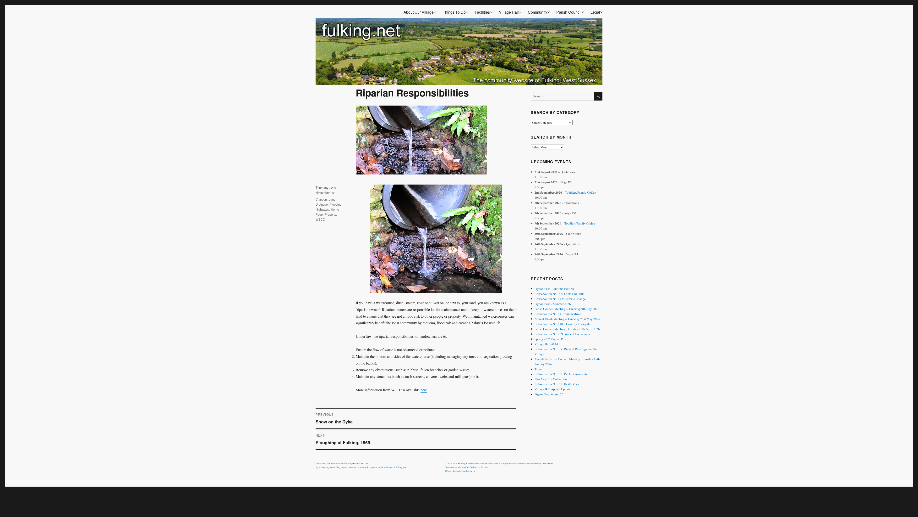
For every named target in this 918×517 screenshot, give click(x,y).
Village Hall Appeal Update (552, 389)
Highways (322, 209)
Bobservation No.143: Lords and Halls (559, 294)
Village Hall (509, 12)
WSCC (320, 219)
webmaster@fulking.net (394, 467)
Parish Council (568, 12)
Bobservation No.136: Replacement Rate (561, 374)
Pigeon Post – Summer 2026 (553, 304)
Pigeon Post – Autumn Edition (554, 289)
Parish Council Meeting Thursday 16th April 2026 (567, 329)
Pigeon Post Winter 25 (549, 394)
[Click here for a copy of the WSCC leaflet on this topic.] (436, 239)
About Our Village (419, 12)
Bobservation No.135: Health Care (557, 384)
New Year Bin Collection (551, 379)
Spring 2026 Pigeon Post (551, 339)
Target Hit (541, 369)
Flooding (335, 204)
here (424, 389)
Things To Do (454, 12)
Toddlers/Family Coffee (580, 192)
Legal (595, 12)
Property (330, 214)
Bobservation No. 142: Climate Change (560, 299)
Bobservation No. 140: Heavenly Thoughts (562, 324)
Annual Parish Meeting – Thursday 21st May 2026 (567, 319)
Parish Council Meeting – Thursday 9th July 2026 (567, 309)
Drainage (322, 204)
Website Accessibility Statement (460, 471)
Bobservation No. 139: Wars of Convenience (563, 334)
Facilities (482, 12)
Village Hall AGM (546, 344)
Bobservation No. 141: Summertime (558, 314)
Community (537, 12)
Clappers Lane (325, 199)
